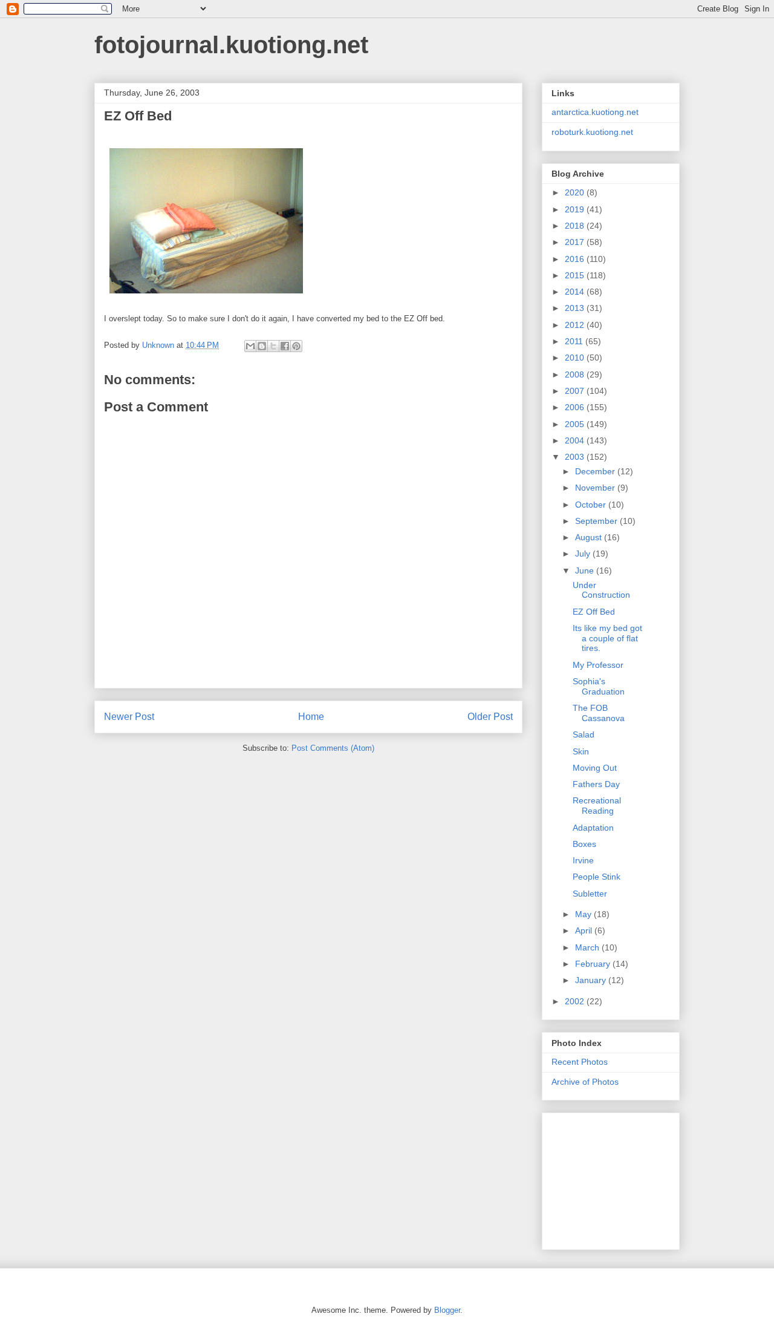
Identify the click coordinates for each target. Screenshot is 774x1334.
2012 (576, 325)
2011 (575, 341)
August (589, 537)
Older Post (490, 716)
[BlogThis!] (262, 346)
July (584, 553)
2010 (576, 357)
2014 (576, 291)
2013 (576, 308)
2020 (576, 192)
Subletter (590, 893)
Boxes (584, 844)
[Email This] (250, 346)
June (585, 570)
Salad (583, 734)
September (597, 521)
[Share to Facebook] (285, 346)
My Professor (598, 665)
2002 (576, 1001)
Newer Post (129, 716)
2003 (576, 457)
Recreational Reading (597, 806)
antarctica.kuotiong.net (595, 112)
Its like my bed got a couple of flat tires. (607, 638)
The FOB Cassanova (599, 713)
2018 (576, 226)
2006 (576, 407)
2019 (576, 209)
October (591, 504)
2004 (576, 440)
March (588, 947)
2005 (576, 424)
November (596, 487)
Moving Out (595, 768)
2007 (576, 391)
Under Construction (601, 590)
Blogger (447, 1310)
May (584, 914)
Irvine (583, 860)
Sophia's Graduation (599, 686)
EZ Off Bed (594, 611)
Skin (581, 751)
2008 (576, 374)
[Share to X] (273, 346)
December (596, 471)
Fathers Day (596, 784)
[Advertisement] (611, 1177)
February (594, 964)
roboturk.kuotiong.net (592, 132)
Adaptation (593, 827)
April (584, 930)
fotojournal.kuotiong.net (231, 44)
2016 (576, 259)
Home (311, 716)
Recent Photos (579, 1062)
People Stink (596, 876)
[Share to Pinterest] (296, 346)
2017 (576, 242)
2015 (576, 275)
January (591, 980)
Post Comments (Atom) (332, 748)
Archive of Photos (585, 1082)
